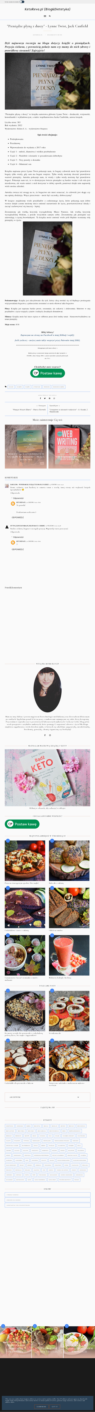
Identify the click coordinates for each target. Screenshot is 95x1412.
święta (76, 1179)
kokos (8, 1155)
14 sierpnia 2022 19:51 (56, 484)
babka (29, 1126)
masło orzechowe (63, 1160)
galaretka (61, 1145)
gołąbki (71, 1145)
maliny (43, 1160)
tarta (27, 1174)
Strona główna (13, 1194)
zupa (29, 1179)
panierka (48, 1165)
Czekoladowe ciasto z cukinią (17, 930)
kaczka (54, 1150)
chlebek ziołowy (68, 1135)
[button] (25, 14)
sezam (74, 1170)
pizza (66, 1165)
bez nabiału (42, 1131)
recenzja (47, 386)
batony (63, 1126)
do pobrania (26, 1145)
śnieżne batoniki (65, 1179)
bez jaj (71, 1126)
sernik (51, 1170)
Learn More (41, 1406)
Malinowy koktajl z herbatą (60, 978)
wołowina (79, 1174)
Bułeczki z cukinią (56, 883)
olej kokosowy (11, 1165)
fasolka (51, 1145)
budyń (27, 1135)
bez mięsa (21, 1131)
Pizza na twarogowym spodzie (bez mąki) (22, 883)
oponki (29, 1165)
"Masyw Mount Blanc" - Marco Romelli (29, 410)
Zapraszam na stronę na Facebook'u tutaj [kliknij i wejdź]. (48, 335)
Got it (55, 1406)
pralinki (85, 1165)
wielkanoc (53, 1174)
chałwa (42, 1135)
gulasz (16, 1150)
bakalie (54, 1126)
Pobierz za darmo (14, 1200)
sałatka (36, 1170)
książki (27, 386)
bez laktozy (10, 1131)
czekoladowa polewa (62, 1140)
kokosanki (17, 1155)
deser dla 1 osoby (12, 1145)
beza (64, 1131)
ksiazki (11, 386)
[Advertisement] (47, 611)
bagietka (37, 1126)
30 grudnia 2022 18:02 (33, 502)
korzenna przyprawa (41, 1155)
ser (44, 1170)
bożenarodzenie (75, 1131)
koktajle (28, 1155)
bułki (34, 1135)
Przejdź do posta (25, 465)
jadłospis (35, 1150)
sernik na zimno (62, 1170)
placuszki (75, 1165)
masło (52, 1160)
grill (79, 1145)
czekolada (36, 1140)
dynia (36, 1145)
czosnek (75, 1140)
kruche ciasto (72, 1155)
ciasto (8, 1140)
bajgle (46, 1126)
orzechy (38, 1165)
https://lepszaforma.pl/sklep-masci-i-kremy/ (27, 526)
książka (19, 386)
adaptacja (9, 1126)
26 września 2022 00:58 (53, 526)
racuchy (9, 1170)
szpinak (18, 1174)
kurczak (9, 1160)
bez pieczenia (54, 1131)
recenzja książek (58, 386)
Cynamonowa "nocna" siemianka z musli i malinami (21, 979)
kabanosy (45, 1150)
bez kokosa (81, 1126)
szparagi (9, 1174)
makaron (35, 1160)
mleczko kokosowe (79, 1160)
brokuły (9, 1135)
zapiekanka (20, 1179)
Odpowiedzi (18, 498)
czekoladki (47, 1140)
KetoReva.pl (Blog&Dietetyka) (47, 9)
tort (33, 1174)
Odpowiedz (15, 493)
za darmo (9, 1179)
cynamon (17, 1140)
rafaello (18, 1170)
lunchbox (19, 1160)
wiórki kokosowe (66, 1174)
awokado (20, 1126)
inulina (25, 1150)
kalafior (71, 1150)
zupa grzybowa (40, 1179)
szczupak (82, 1170)
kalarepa (81, 1150)
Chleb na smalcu (55, 930)
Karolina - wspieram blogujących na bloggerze (29, 484)
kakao (62, 1150)
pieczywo (58, 1165)
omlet (22, 1165)
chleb (57, 1135)
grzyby (8, 1150)
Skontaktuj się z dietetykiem (18, 1205)
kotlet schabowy (58, 1155)
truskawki (42, 1174)
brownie (18, 1135)
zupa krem (52, 1179)
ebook (43, 1145)
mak (27, 1160)
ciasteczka (81, 1135)
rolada (27, 1170)
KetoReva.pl (21, 502)
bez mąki (31, 1131)
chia (50, 1135)
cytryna (26, 1140)
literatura (36, 386)
